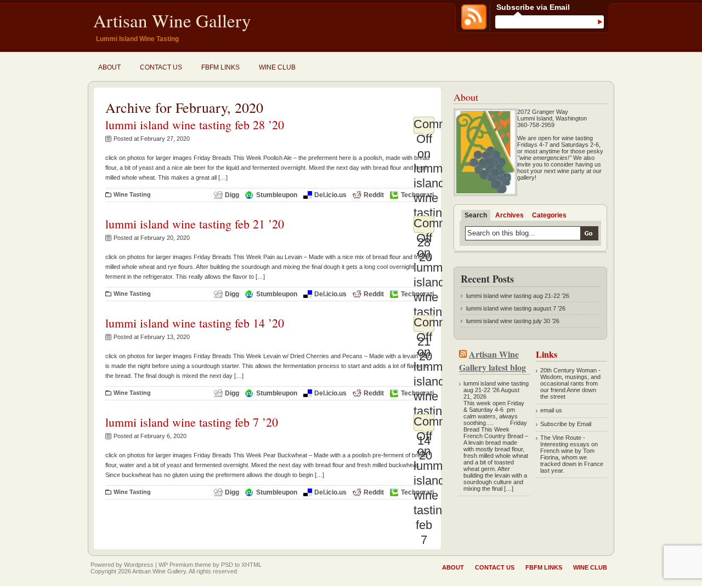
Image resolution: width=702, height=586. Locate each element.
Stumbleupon (276, 195)
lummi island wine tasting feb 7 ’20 (191, 422)
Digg (232, 195)
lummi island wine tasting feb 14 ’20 (194, 323)
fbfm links (220, 67)
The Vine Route (560, 437)
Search (476, 215)
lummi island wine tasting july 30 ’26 (512, 321)
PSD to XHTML (241, 564)
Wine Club (277, 67)
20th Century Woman (568, 370)
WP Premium (175, 564)
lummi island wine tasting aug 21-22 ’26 (517, 295)
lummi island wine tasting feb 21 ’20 (194, 224)
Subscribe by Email (565, 424)
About (109, 67)
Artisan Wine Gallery (172, 20)
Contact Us (161, 67)
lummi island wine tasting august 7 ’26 (515, 308)
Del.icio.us (330, 195)
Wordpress (139, 564)
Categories (549, 215)
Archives (509, 215)
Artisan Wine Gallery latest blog (492, 361)
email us (551, 410)
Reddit (374, 195)
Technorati (417, 195)
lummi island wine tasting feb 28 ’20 (194, 125)
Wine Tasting (132, 194)
